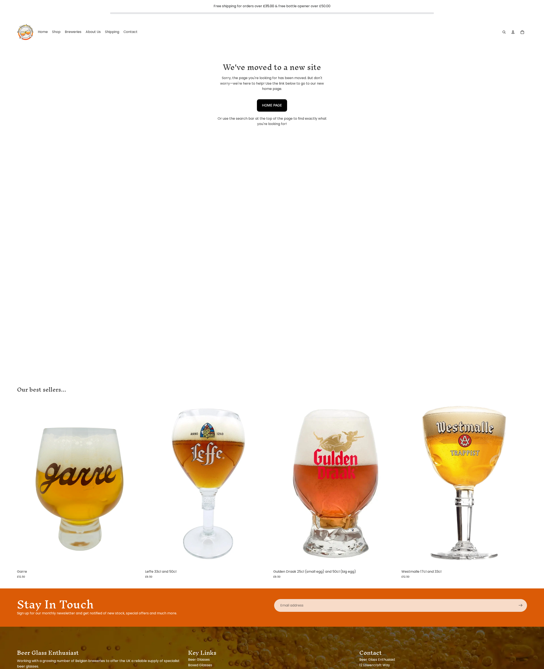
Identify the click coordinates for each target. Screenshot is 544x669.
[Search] (504, 32)
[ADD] (136, 561)
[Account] (513, 32)
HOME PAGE (272, 105)
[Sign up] (520, 605)
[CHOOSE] (264, 561)
